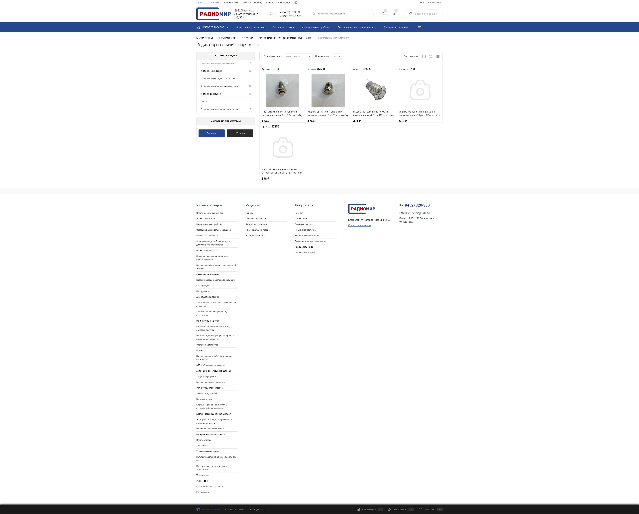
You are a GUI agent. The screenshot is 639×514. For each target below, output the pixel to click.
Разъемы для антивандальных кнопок (219, 109)
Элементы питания (205, 218)
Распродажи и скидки (256, 224)
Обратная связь (230, 2)
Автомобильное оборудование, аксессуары (211, 313)
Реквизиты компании (305, 252)
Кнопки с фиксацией (211, 94)
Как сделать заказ (304, 247)
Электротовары (204, 440)
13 (250, 71)
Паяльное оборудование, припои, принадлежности (212, 258)
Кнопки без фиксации (211, 71)
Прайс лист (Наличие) (252, 2)
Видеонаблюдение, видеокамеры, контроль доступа (213, 328)
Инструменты (203, 291)
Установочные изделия (207, 451)
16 (250, 94)
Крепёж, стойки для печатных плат (213, 414)
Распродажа (202, 492)
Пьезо (204, 101)
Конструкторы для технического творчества (212, 468)
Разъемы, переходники (207, 274)
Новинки (250, 213)
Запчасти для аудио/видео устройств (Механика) (214, 358)
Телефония (201, 445)
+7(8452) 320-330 (234, 509)
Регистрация (434, 2)
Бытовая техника (204, 399)
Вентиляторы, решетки (207, 321)
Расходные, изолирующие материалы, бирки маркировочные (215, 337)
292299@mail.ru (419, 213)
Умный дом (202, 481)
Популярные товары (256, 218)
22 (250, 86)
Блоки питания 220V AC (207, 250)
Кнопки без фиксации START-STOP (218, 78)
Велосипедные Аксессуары (210, 428)
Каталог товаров (214, 27)
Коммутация (202, 285)
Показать (211, 133)
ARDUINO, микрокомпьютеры (210, 365)
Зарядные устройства (207, 344)
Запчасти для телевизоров (209, 388)
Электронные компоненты (209, 213)
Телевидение (202, 475)
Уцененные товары (255, 235)
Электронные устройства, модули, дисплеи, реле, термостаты (213, 243)
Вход (422, 2)
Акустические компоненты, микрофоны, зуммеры (216, 304)
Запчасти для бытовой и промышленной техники (216, 267)
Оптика (200, 350)
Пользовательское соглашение (310, 241)
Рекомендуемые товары (258, 230)
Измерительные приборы (209, 224)
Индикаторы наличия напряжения (217, 63)
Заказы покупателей (206, 393)
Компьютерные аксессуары (210, 486)
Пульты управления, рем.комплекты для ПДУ (216, 459)
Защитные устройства (207, 376)
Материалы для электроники (210, 434)
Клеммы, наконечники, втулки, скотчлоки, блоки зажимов (211, 406)
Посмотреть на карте (359, 225)
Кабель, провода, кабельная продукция (215, 280)
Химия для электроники (208, 297)
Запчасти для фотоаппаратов (210, 382)
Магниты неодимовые (207, 235)
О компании (213, 2)
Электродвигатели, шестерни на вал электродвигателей (214, 421)
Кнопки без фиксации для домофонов (219, 86)
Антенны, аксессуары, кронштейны (213, 371)
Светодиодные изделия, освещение (213, 230)
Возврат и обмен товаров (278, 2)
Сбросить (240, 133)
